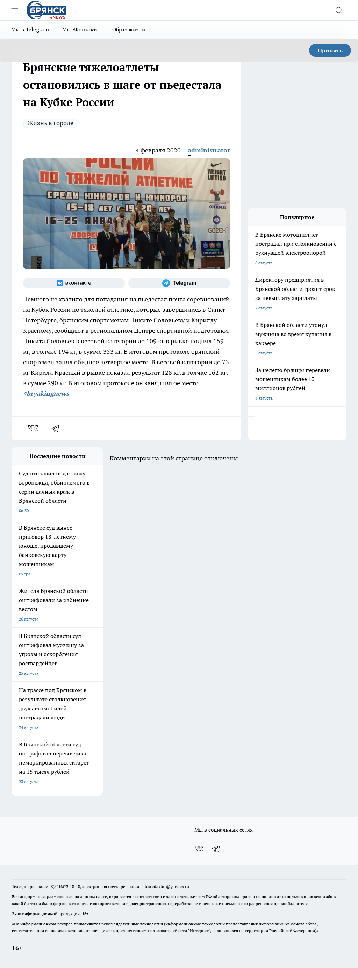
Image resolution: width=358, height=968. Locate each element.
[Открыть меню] (14, 10)
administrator (209, 150)
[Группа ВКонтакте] (74, 283)
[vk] (34, 428)
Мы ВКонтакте (80, 29)
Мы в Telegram (30, 29)
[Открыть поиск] (339, 10)
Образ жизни (128, 29)
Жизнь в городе (50, 123)
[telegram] (58, 428)
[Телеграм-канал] (179, 283)
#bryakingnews (46, 393)
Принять (330, 50)
